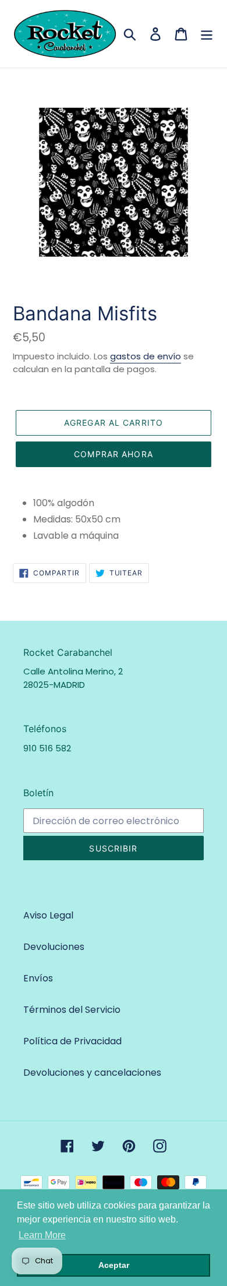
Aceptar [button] (113, 1265)
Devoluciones (53, 946)
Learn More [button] (42, 1235)
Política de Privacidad (72, 1041)
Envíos (38, 978)
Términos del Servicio (71, 1009)
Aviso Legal (48, 915)
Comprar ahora (113, 454)
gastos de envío (145, 356)
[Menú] (206, 34)
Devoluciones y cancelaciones (92, 1072)
